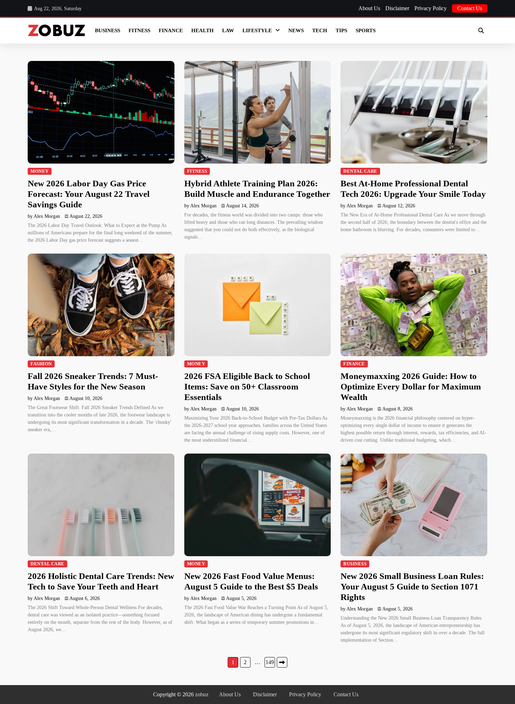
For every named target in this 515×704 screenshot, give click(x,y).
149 (270, 662)
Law (228, 30)
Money (39, 171)
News (296, 30)
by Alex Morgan (44, 216)
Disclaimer (397, 8)
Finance (171, 30)
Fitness (139, 30)
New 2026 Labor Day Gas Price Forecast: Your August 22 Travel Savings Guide (89, 194)
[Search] (481, 30)
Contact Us (469, 8)
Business (107, 30)
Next (282, 662)
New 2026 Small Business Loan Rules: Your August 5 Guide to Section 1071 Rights (412, 586)
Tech (319, 30)
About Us (369, 8)
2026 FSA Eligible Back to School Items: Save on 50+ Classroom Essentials (247, 386)
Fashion (41, 363)
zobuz (201, 694)
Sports (366, 30)
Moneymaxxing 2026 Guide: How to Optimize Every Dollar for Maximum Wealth (411, 386)
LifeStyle (257, 30)
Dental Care (360, 171)
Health (202, 30)
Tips (341, 30)
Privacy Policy (430, 8)
